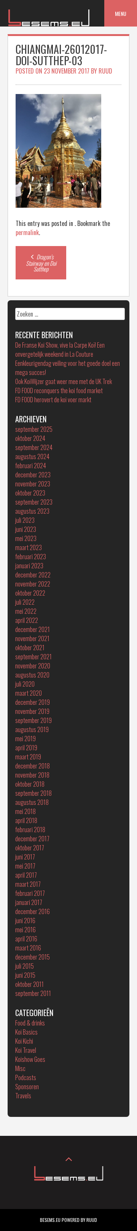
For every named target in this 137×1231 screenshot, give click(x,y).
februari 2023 (30, 556)
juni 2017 (25, 856)
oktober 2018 (30, 784)
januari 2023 (29, 565)
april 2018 (26, 820)
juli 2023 (25, 520)
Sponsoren (27, 1086)
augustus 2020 (32, 674)
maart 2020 (28, 693)
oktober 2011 (29, 984)
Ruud (105, 70)
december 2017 (32, 838)
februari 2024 (30, 465)
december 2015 (32, 956)
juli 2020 (25, 683)
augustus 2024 (32, 456)
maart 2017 (28, 884)
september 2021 (33, 656)
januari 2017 (28, 902)
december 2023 (33, 474)
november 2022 (32, 583)
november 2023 (32, 483)
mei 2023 (26, 538)
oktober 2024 (30, 438)
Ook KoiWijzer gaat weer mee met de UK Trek (63, 381)
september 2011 (33, 993)
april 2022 (26, 620)
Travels (23, 1095)
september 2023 (34, 502)
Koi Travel (25, 1050)
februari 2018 (30, 829)
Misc (20, 1068)
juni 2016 (25, 920)
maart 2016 (28, 947)
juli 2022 (25, 602)
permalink (27, 232)
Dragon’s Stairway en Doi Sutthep (41, 262)
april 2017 (26, 875)
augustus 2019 (32, 729)
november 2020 (32, 665)
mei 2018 (25, 811)
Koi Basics (26, 1032)
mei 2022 (26, 611)
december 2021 (32, 629)
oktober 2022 (30, 592)
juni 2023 (25, 529)
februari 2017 (30, 893)
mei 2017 (25, 865)
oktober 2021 (30, 647)
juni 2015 (25, 975)
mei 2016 (25, 929)
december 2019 (32, 702)
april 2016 (26, 938)
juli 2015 (24, 966)
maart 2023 (28, 547)
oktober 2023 (30, 492)
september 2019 (33, 720)
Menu (120, 13)
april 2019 (26, 747)
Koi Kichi (24, 1041)
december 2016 (32, 911)
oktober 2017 (29, 847)
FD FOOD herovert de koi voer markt (53, 399)
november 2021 (32, 638)
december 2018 (32, 765)
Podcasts (25, 1077)
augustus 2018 (32, 802)
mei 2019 (25, 738)
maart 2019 (28, 756)
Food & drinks (30, 1022)
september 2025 (34, 429)
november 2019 (32, 711)
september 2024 (34, 447)
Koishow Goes (30, 1059)
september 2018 (33, 793)
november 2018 (32, 774)
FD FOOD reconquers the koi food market (59, 390)
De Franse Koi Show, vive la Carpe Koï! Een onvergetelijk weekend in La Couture (60, 349)
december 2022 (33, 574)
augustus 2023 (32, 511)
